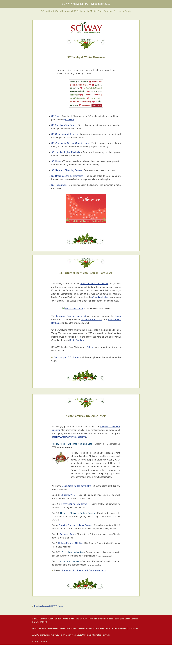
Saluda (90, 347)
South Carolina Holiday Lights (76, 486)
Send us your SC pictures (66, 357)
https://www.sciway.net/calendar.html (69, 437)
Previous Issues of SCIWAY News (48, 606)
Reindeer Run (67, 534)
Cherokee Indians (100, 297)
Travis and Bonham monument (71, 316)
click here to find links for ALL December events (83, 570)
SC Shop (55, 116)
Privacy (35, 641)
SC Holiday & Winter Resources (56, 11)
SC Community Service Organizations (70, 143)
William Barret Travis (91, 319)
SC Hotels (56, 161)
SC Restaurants (59, 185)
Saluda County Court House (94, 283)
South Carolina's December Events (114, 11)
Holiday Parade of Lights (70, 543)
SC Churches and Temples (64, 134)
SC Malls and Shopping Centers (66, 170)
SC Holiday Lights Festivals (65, 152)
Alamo (117, 316)
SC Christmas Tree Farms (63, 125)
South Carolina (76, 340)
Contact (43, 641)
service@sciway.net (129, 628)
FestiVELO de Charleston (74, 504)
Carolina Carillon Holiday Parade (75, 525)
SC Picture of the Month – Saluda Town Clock (86, 273)
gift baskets (68, 119)
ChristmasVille (68, 495)
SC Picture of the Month (84, 11)
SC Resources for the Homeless (67, 176)
